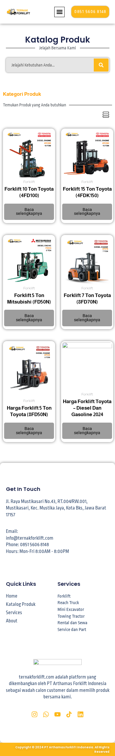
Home (11, 596)
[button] (59, 12)
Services (14, 612)
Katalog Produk (20, 604)
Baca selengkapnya (29, 211)
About (11, 621)
